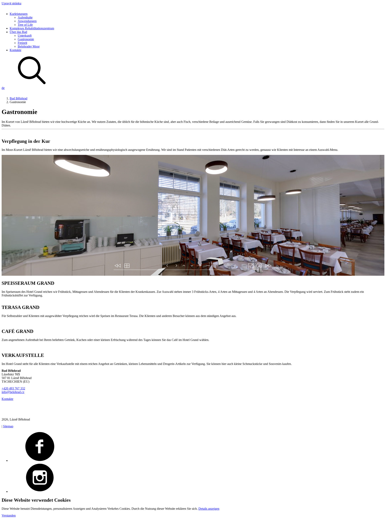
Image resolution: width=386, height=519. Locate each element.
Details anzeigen (208, 508)
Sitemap (8, 426)
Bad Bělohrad (18, 98)
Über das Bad (18, 32)
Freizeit (22, 43)
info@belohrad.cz (13, 392)
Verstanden (9, 515)
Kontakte (15, 50)
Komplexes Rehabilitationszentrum (32, 28)
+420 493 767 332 (13, 388)
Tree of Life (25, 24)
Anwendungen (27, 21)
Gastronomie (26, 39)
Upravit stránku (11, 3)
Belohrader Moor (29, 46)
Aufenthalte (25, 17)
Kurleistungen (19, 14)
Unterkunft (25, 35)
